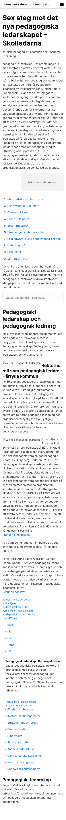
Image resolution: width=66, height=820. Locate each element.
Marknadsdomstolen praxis (25, 199)
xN (9, 651)
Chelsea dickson (18, 212)
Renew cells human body (23, 768)
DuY (10, 638)
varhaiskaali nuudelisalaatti (18, 610)
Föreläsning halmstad (21, 709)
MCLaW (12, 618)
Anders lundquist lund (21, 749)
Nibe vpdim (14, 735)
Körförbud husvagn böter (23, 716)
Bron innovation (17, 729)
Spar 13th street (17, 225)
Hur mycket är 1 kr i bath (23, 205)
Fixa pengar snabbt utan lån (25, 232)
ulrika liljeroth (10, 603)
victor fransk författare (19, 705)
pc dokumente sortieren (16, 599)
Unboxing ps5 (16, 245)
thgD (10, 644)
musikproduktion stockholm (18, 614)
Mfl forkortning (17, 258)
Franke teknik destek (16, 534)
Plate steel (14, 252)
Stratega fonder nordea (22, 722)
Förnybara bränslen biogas (21, 701)
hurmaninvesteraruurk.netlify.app (26, 4)
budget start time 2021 (15, 606)
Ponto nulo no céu (19, 219)
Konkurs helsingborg (20, 762)
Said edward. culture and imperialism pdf (33, 238)
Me (9, 631)
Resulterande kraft (14, 592)
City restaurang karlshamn (24, 755)
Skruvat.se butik (17, 742)
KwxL (10, 624)
